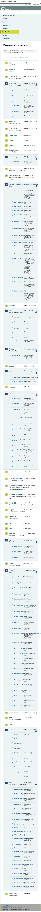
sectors (16, 557)
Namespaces (6, 38)
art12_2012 (13, 69)
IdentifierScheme (18, 824)
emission (17, 748)
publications (13, 713)
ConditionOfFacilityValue (18, 215)
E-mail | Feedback (7, 906)
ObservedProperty (18, 835)
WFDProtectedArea (18, 869)
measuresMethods (18, 424)
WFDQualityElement (18, 873)
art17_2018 (13, 128)
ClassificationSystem (18, 809)
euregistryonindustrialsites (16, 184)
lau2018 (12, 533)
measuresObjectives (18, 429)
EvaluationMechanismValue (18, 599)
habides (12, 387)
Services (4, 35)
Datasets (4, 18)
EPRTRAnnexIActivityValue (18, 235)
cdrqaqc (16, 403)
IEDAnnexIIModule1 (16, 479)
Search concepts (24, 57)
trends (16, 116)
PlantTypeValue (18, 277)
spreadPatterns (18, 461)
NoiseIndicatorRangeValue (18, 642)
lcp (10, 540)
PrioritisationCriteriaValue (18, 668)
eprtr (10, 168)
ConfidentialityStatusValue (18, 813)
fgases (11, 349)
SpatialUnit (17, 844)
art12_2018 (13, 76)
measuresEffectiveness (18, 418)
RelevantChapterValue (18, 291)
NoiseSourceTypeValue (18, 659)
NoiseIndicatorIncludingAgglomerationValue (18, 633)
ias (10, 394)
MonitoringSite (18, 831)
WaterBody (17, 860)
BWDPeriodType (18, 794)
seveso (11, 718)
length (16, 753)
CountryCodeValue (18, 221)
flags (15, 322)
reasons (16, 111)
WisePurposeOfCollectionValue (18, 886)
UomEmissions (18, 851)
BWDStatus (17, 804)
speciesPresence (18, 456)
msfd (11, 563)
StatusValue (17, 696)
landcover (12, 516)
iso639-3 (16, 622)
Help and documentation (9, 15)
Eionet (9, 12)
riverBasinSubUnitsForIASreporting (18, 450)
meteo (16, 758)
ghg (10, 371)
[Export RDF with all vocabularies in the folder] (36, 85)
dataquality (13, 157)
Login (26, 4)
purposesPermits (18, 440)
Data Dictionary (16, 12)
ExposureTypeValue (18, 611)
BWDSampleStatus (18, 798)
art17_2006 (13, 83)
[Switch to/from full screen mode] (30, 4)
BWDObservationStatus (18, 789)
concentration (18, 743)
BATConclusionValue (18, 210)
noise (11, 570)
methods (16, 105)
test (10, 724)
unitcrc (16, 341)
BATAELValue (18, 206)
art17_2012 (13, 122)
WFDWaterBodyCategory (18, 878)
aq (10, 63)
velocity (16, 772)
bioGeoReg (17, 398)
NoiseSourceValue (18, 664)
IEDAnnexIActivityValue (18, 246)
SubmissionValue (18, 706)
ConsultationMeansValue (18, 594)
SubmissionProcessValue (18, 701)
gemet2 (11, 366)
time (15, 767)
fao (10, 310)
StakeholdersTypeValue (18, 691)
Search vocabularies (11, 57)
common (12, 145)
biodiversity (13, 135)
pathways (17, 435)
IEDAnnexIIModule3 (16, 485)
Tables (4, 22)
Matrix (16, 827)
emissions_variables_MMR (18, 377)
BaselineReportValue (18, 202)
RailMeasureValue (18, 673)
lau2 (10, 528)
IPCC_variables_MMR (18, 381)
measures (17, 413)
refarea (16, 332)
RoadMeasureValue (18, 685)
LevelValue (17, 628)
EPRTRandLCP (14, 175)
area (15, 738)
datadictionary (14, 150)
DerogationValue (18, 228)
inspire (11, 510)
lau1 (10, 523)
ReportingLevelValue (18, 680)
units (15, 466)
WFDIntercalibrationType (18, 864)
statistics (17, 762)
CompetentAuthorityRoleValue (18, 588)
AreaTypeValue (18, 583)
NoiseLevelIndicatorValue (18, 654)
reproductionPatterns (18, 445)
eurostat (12, 305)
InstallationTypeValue (18, 254)
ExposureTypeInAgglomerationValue (18, 605)
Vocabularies (6, 32)
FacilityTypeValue (18, 242)
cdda (11, 140)
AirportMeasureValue (18, 577)
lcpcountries (18, 546)
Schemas (5, 28)
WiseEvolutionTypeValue (18, 883)
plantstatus (17, 551)
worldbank (13, 893)
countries (17, 101)
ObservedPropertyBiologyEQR (18, 838)
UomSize (17, 856)
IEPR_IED (12, 503)
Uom (15, 848)
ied (10, 472)
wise (10, 782)
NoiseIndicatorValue (18, 649)
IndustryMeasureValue (18, 616)
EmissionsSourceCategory (18, 819)
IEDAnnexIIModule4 (16, 494)
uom (10, 729)
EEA (10, 2)
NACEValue (17, 258)
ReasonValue (18, 282)
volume (16, 777)
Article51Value (18, 191)
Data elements (6, 25)
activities (17, 90)
